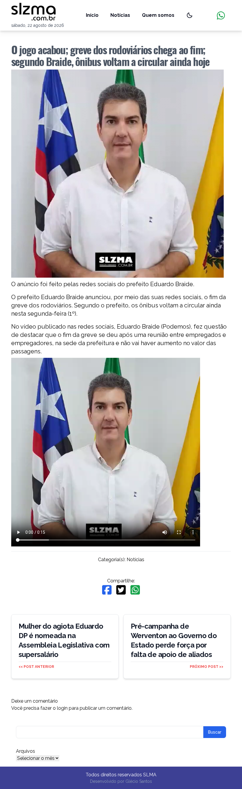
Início (92, 15)
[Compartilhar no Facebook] (107, 589)
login (62, 708)
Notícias (120, 15)
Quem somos (158, 15)
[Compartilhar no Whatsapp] (135, 589)
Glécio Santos (138, 781)
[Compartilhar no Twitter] (121, 589)
